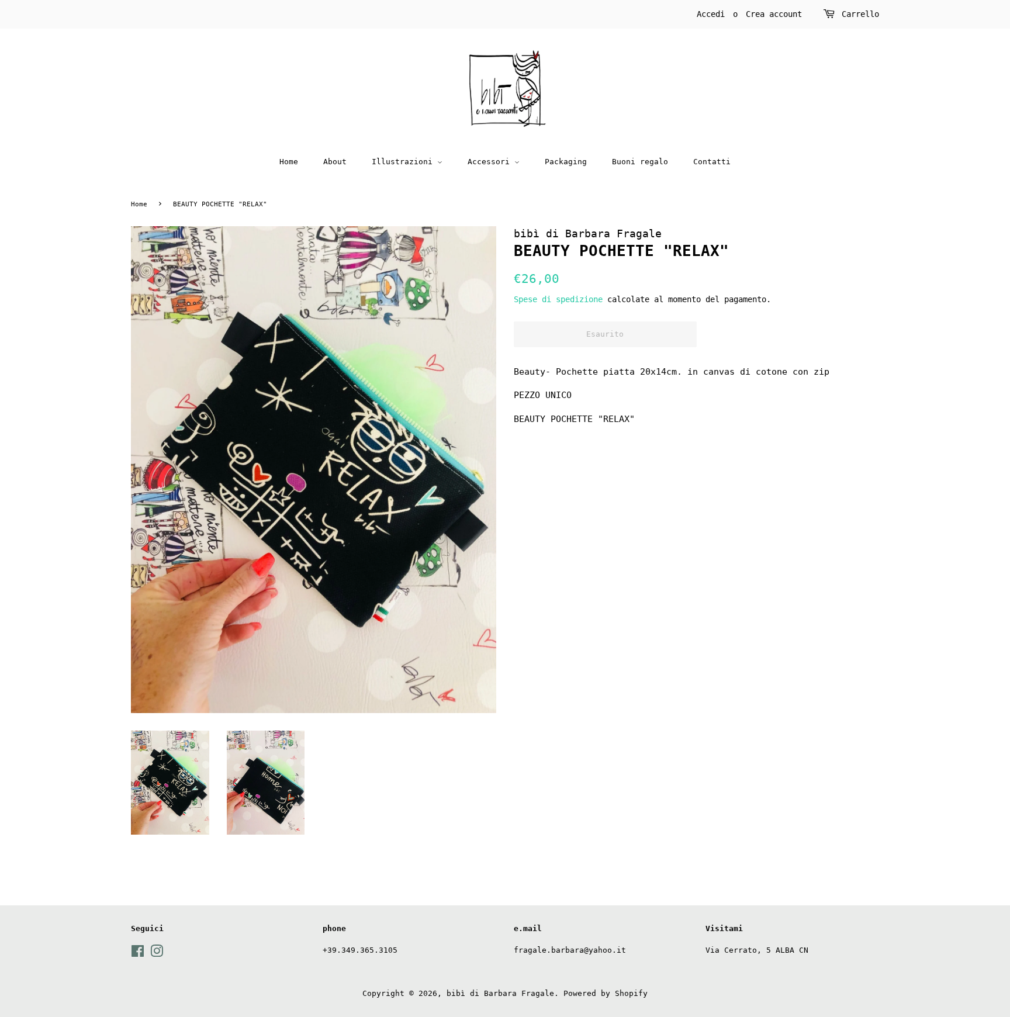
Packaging (566, 161)
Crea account (774, 14)
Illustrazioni (404, 161)
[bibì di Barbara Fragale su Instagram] (156, 953)
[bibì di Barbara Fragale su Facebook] (137, 953)
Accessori (491, 161)
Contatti (712, 161)
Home (288, 161)
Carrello (860, 14)
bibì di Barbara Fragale (500, 993)
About (335, 161)
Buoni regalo (640, 161)
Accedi (711, 14)
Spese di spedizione (558, 299)
